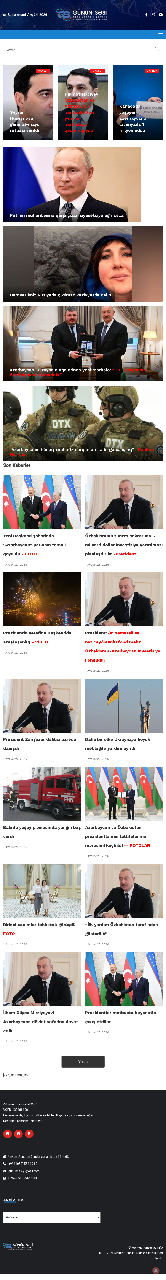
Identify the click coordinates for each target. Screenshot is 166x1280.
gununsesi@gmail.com (24, 1171)
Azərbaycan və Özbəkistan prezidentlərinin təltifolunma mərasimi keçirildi (117, 836)
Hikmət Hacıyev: (82, 112)
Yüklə (83, 1061)
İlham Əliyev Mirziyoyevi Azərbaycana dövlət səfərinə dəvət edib (40, 1021)
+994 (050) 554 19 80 (22, 1163)
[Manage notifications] (155, 1270)
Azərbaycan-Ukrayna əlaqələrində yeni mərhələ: (78, 372)
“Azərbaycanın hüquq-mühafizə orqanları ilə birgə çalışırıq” (82, 452)
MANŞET (43, 70)
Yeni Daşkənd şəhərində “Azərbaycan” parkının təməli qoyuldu (34, 544)
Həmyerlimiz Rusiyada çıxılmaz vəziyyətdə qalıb (60, 295)
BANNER (152, 70)
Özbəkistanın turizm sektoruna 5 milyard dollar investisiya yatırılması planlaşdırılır (124, 544)
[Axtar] (156, 49)
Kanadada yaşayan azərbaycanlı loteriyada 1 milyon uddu (132, 118)
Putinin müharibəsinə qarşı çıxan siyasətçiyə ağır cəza (67, 215)
